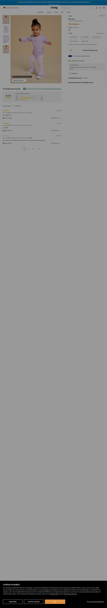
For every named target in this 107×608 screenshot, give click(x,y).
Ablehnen (13, 602)
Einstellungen (33, 602)
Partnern (46, 590)
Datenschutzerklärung (70, 594)
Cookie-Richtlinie (54, 594)
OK (55, 602)
